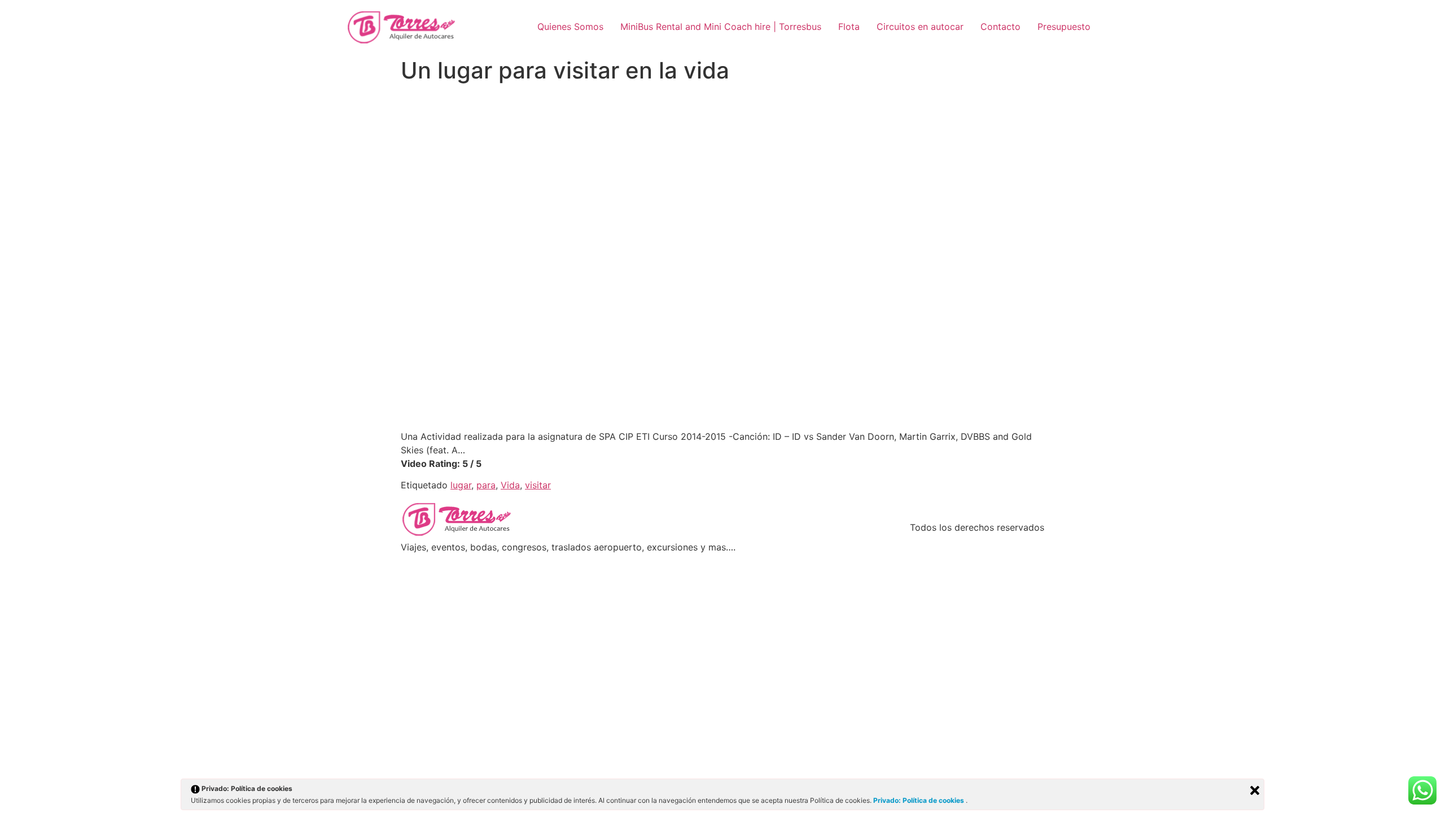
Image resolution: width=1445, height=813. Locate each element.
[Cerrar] (1254, 790)
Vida (510, 485)
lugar (460, 485)
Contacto (1000, 26)
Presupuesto (1064, 26)
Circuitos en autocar (920, 26)
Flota (849, 26)
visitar (538, 485)
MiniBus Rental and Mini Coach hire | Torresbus (720, 26)
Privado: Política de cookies (919, 800)
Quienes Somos (570, 26)
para (486, 485)
